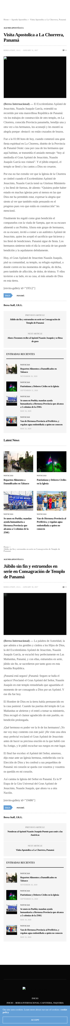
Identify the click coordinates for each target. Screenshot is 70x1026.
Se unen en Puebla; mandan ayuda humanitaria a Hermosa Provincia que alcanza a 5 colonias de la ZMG (42, 403)
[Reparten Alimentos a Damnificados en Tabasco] (11, 369)
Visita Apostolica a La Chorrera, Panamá (35, 850)
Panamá (20, 296)
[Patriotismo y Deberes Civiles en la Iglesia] (11, 387)
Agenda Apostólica (14, 28)
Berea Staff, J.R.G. (12, 50)
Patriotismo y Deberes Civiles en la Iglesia (39, 386)
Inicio (35, 998)
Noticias (25, 365)
